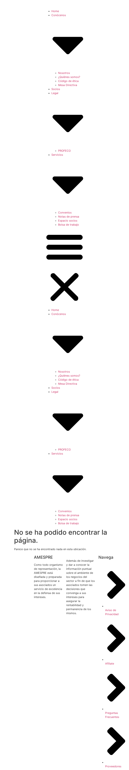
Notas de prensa (68, 216)
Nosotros (64, 73)
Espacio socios (67, 220)
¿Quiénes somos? (69, 77)
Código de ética (68, 81)
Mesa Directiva (67, 85)
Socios (55, 89)
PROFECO (64, 150)
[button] (64, 267)
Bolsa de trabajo (68, 224)
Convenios (65, 212)
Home (55, 11)
